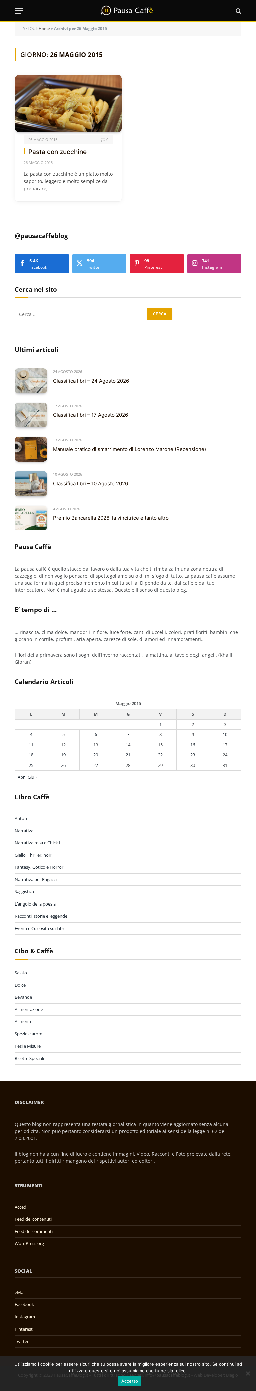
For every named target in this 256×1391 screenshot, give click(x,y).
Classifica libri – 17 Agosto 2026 (90, 415)
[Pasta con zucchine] (68, 103)
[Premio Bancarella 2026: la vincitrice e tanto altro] (31, 518)
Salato (21, 973)
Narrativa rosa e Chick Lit (39, 843)
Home (44, 28)
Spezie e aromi (29, 1034)
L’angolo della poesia (35, 904)
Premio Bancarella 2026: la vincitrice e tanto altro (111, 518)
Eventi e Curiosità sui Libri (40, 928)
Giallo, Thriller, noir (33, 855)
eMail (20, 1292)
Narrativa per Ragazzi (36, 879)
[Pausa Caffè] (128, 11)
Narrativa (24, 831)
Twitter (22, 1341)
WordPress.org (29, 1243)
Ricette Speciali (29, 1058)
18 (31, 755)
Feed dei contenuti (33, 1219)
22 (160, 755)
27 (95, 765)
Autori (21, 818)
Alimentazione (29, 1009)
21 (128, 755)
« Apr (20, 777)
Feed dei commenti (34, 1231)
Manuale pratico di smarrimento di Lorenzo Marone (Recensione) (129, 449)
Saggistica (24, 891)
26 (63, 765)
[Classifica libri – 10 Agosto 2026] (31, 483)
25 (31, 765)
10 (225, 734)
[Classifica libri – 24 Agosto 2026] (31, 380)
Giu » (32, 777)
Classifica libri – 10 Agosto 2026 (90, 483)
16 (192, 745)
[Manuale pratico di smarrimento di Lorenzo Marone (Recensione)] (31, 449)
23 (192, 755)
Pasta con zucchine (57, 152)
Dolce (20, 985)
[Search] (237, 10)
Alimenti (23, 1021)
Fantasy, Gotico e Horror (39, 867)
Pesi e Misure (28, 1046)
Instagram (25, 1317)
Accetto (129, 1381)
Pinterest (24, 1329)
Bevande (23, 997)
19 (63, 755)
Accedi (21, 1207)
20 (95, 755)
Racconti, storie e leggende (41, 916)
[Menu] (19, 10)
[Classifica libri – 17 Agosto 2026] (31, 415)
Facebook (24, 1304)
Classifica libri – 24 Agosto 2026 (91, 381)
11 (31, 745)
